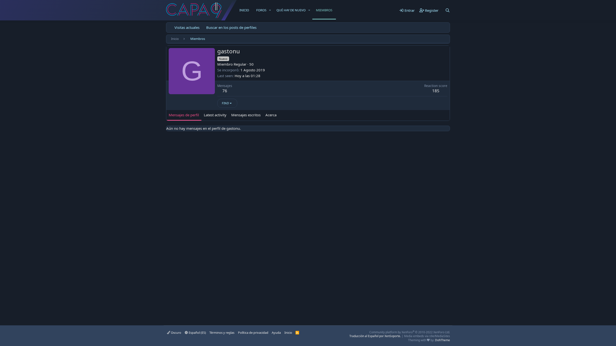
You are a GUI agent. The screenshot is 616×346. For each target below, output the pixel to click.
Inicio (244, 10)
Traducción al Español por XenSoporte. (375, 336)
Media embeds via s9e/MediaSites (427, 336)
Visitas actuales (186, 27)
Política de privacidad (253, 332)
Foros (261, 10)
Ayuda (276, 332)
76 (224, 90)
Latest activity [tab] (215, 114)
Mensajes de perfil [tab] (184, 114)
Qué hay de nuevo (291, 10)
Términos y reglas (221, 332)
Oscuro (175, 332)
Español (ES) (197, 332)
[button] (270, 10)
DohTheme (442, 340)
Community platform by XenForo (409, 332)
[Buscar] (447, 10)
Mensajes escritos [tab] (246, 114)
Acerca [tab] (270, 114)
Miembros (324, 10)
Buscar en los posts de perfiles (231, 27)
